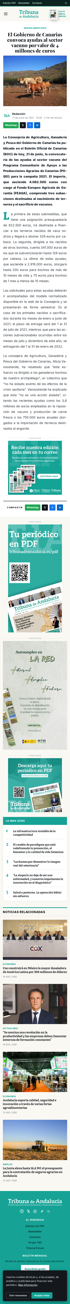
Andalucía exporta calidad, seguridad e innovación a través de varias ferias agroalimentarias (29, 1104)
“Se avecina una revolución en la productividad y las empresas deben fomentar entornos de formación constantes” (35, 1036)
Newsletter (24, 3)
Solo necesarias (18, 1295)
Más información (27, 1284)
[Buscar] (66, 3)
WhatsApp (11, 125)
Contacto (37, 3)
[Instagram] (35, 1211)
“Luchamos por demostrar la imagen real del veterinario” (36, 863)
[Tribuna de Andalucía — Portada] (28, 14)
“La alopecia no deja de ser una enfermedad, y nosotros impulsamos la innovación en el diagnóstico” (38, 879)
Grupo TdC (35, 1242)
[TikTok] (42, 1211)
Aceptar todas (42, 1295)
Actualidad (10, 1028)
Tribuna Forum (35, 1247)
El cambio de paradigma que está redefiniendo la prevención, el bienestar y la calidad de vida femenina (38, 848)
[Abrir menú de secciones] (6, 14)
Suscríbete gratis (35, 1268)
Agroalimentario (35, 28)
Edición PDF (9, 3)
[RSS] (48, 1211)
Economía (9, 964)
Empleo (8, 1164)
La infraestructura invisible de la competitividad (34, 833)
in (37, 125)
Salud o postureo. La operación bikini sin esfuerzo (37, 894)
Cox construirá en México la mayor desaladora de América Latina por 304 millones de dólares (35, 970)
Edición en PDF (35, 1226)
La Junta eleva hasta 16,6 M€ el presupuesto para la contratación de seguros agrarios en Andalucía (32, 1172)
